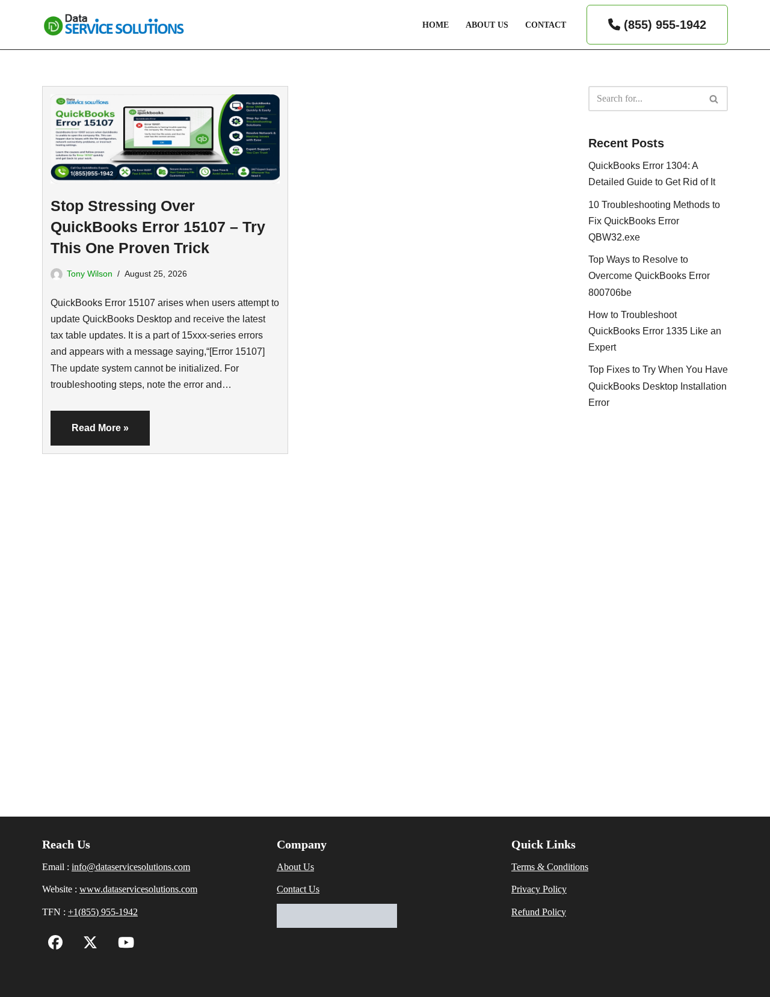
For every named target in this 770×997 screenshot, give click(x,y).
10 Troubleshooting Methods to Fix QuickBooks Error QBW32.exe (654, 221)
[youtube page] (123, 944)
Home (435, 24)
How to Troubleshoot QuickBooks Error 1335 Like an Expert (654, 331)
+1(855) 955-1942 (103, 912)
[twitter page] (87, 944)
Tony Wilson (89, 273)
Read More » (90, 434)
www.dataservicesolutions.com (138, 889)
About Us (487, 24)
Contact (545, 24)
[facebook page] (55, 944)
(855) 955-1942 (663, 24)
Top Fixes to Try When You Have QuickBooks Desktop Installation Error (658, 385)
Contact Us (298, 889)
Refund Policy (538, 912)
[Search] (714, 98)
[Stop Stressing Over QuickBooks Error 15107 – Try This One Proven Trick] (165, 135)
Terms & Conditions (549, 867)
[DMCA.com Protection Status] (337, 924)
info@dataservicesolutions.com (131, 867)
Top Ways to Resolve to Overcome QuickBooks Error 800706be (649, 275)
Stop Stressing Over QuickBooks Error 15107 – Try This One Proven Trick (158, 226)
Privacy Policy (539, 889)
